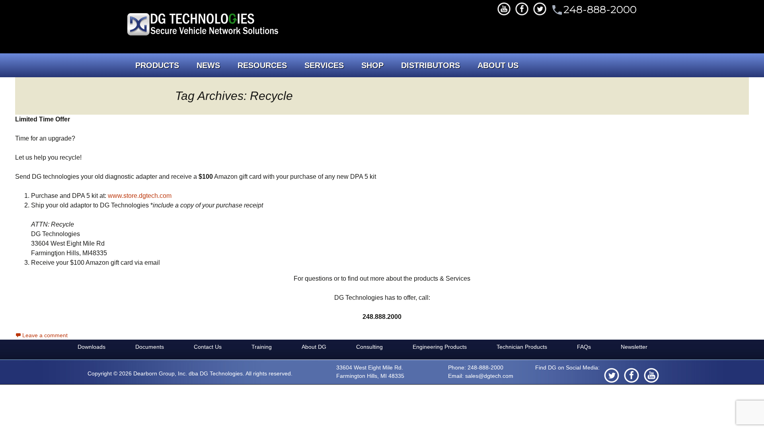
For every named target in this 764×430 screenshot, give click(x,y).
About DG (314, 347)
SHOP (372, 65)
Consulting (369, 347)
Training (261, 347)
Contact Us (208, 347)
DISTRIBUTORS (430, 65)
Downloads (91, 347)
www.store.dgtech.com (140, 195)
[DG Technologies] (204, 25)
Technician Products (522, 347)
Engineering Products (440, 347)
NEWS (208, 65)
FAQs (584, 347)
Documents (149, 347)
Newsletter (634, 347)
